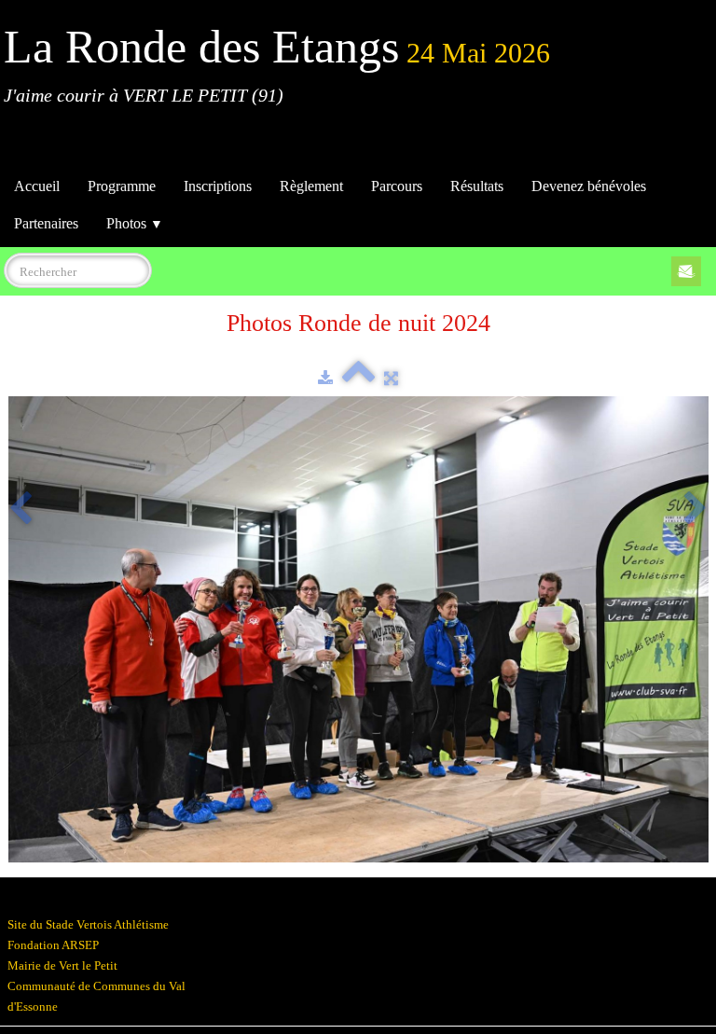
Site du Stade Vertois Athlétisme (88, 924)
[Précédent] (20, 510)
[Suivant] (695, 510)
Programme (122, 186)
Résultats (476, 186)
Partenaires (46, 223)
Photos (134, 223)
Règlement (311, 186)
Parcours (396, 186)
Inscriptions (218, 186)
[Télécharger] (325, 378)
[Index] (358, 378)
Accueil (37, 186)
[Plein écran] (391, 378)
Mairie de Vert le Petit (62, 965)
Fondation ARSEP (53, 945)
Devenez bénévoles (588, 186)
